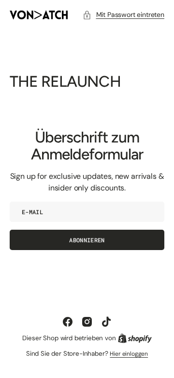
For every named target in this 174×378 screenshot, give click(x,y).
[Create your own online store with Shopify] (135, 338)
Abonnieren (87, 240)
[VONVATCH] (39, 14)
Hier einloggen (129, 354)
